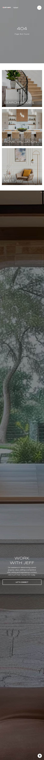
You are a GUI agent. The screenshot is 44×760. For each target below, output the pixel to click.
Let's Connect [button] (22, 582)
